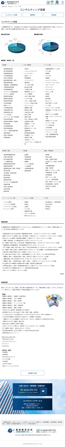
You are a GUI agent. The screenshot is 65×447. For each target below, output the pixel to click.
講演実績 (32, 15)
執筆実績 (53, 15)
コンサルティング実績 (11, 15)
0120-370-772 (30, 389)
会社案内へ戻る (32, 373)
